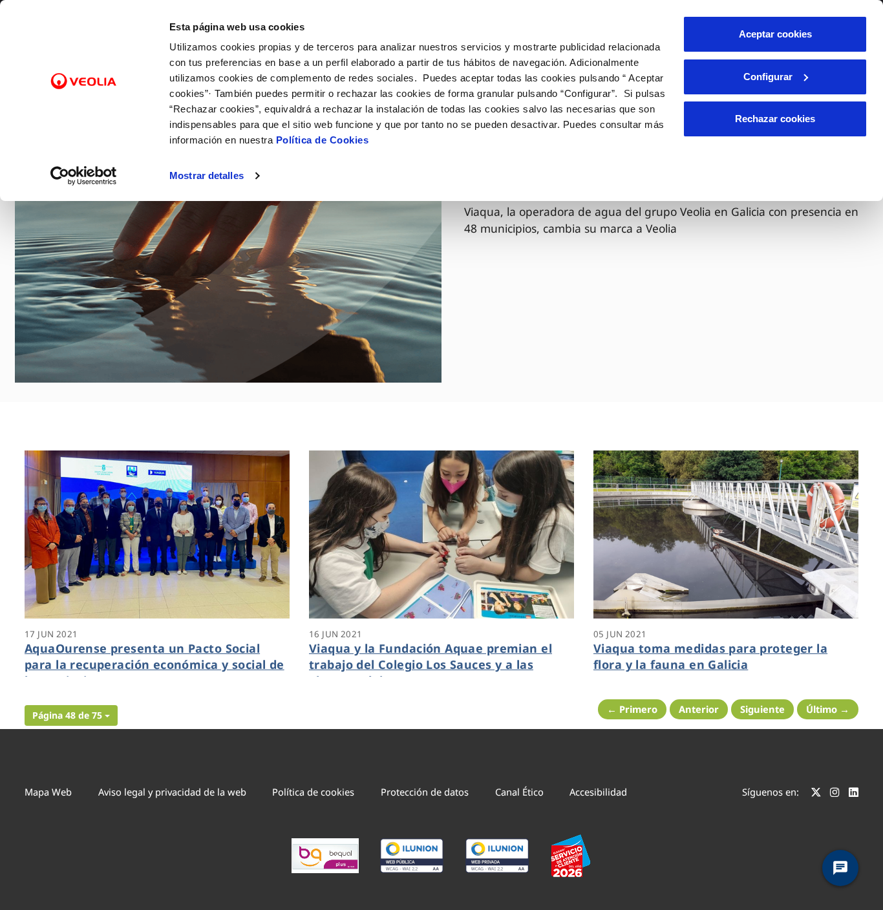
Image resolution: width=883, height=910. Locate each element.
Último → (827, 709)
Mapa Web (48, 791)
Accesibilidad (598, 791)
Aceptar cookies (775, 33)
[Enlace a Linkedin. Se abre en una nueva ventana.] (853, 793)
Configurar (768, 76)
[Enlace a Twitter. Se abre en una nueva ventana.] (816, 793)
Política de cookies (313, 791)
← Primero (632, 709)
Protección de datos (425, 791)
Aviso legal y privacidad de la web (172, 791)
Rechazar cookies (775, 118)
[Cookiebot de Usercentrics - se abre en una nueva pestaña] (83, 175)
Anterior (699, 709)
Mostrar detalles (206, 175)
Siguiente (762, 709)
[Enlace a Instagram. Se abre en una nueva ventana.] (835, 793)
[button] (71, 715)
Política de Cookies (322, 139)
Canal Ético (519, 791)
